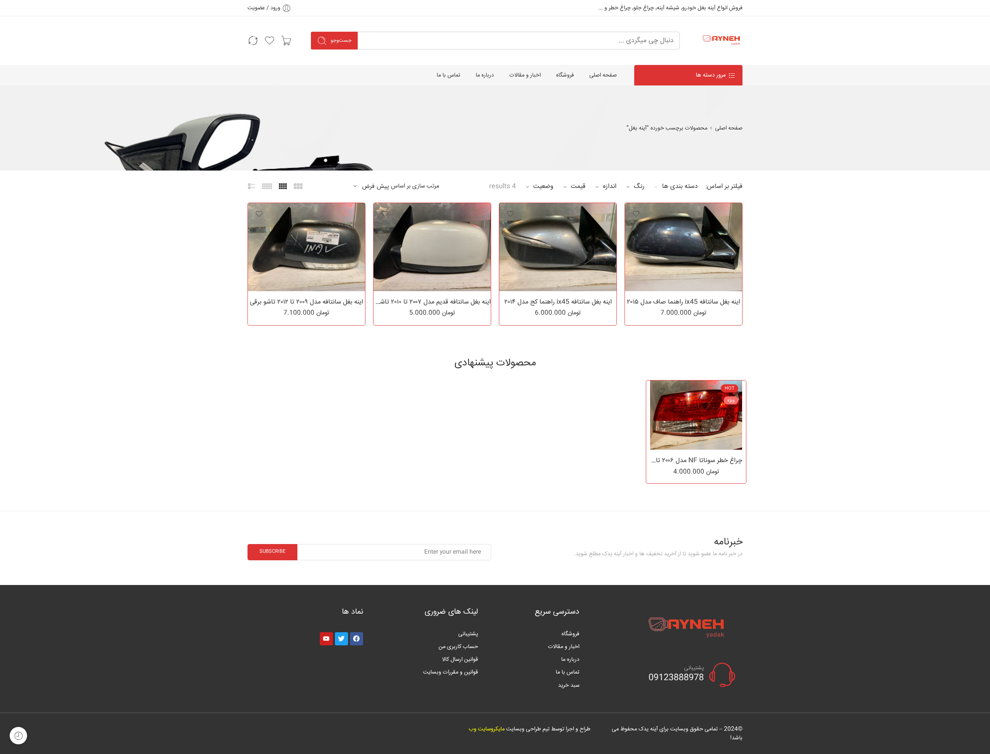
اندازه (609, 186)
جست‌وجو (341, 40)
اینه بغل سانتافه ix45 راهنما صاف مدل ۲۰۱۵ (683, 302)
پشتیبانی (468, 633)
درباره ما (485, 75)
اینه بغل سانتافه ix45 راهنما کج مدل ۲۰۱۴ (558, 302)
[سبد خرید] (286, 40)
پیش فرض (375, 186)
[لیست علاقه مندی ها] (636, 214)
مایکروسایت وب (487, 729)
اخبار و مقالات (525, 75)
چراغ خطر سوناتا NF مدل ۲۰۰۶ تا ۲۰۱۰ (696, 460)
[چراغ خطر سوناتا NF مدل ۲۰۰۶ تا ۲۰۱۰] (696, 415)
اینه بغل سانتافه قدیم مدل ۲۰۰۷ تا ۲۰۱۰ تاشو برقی (432, 302)
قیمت (578, 186)
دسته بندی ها (680, 186)
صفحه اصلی (603, 75)
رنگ (639, 186)
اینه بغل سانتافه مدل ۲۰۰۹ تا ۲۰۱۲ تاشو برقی (306, 302)
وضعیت (543, 186)
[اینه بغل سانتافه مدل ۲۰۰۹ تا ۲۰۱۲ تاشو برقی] (306, 247)
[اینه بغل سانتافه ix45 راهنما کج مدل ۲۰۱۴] (557, 247)
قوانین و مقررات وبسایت (450, 672)
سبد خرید (568, 685)
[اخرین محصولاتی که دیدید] (18, 735)
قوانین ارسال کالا (460, 659)
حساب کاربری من (458, 646)
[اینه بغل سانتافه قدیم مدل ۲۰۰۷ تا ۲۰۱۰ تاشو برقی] (432, 247)
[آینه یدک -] (720, 40)
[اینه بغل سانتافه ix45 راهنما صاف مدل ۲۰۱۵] (683, 247)
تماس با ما (448, 75)
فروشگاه (565, 75)
